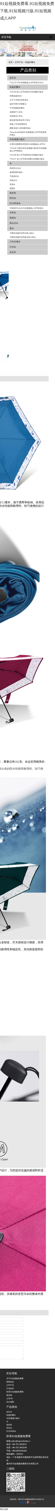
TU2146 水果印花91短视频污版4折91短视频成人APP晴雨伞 (28, 149)
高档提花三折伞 (16, 116)
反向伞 (13, 78)
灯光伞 (13, 247)
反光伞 (13, 252)
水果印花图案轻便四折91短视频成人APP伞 (27, 144)
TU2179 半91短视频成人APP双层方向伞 (26, 82)
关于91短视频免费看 (14, 1378)
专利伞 (13, 212)
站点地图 (10, 1402)
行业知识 (10, 1388)
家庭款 (12, 188)
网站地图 (4, 1509)
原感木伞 (13, 180)
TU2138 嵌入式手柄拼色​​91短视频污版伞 (26, 155)
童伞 (12, 228)
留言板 (9, 1395)
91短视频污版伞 (17, 139)
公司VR (9, 1398)
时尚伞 (13, 198)
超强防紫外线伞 (16, 172)
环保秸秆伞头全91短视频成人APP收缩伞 (26, 208)
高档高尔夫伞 (15, 168)
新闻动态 (10, 1382)
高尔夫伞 (14, 223)
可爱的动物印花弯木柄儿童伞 (22, 233)
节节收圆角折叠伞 (17, 108)
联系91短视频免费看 (14, 1392)
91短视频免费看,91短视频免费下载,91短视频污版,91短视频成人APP (27, 10)
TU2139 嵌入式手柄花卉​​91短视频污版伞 (26, 92)
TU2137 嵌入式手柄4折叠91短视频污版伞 (27, 159)
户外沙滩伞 (15, 241)
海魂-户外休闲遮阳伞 (18, 124)
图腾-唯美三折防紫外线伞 (20, 128)
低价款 (13, 193)
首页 (11, 62)
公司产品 (19, 62)
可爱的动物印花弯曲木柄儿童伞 (23, 237)
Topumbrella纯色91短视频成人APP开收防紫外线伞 (28, 133)
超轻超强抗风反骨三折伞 (20, 120)
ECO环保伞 (15, 203)
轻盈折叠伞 (30, 62)
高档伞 (13, 218)
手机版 (33, 1503)
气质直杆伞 (14, 176)
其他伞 (12, 184)
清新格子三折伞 (16, 112)
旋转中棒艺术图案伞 (18, 104)
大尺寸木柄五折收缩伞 (19, 100)
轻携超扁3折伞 (16, 96)
